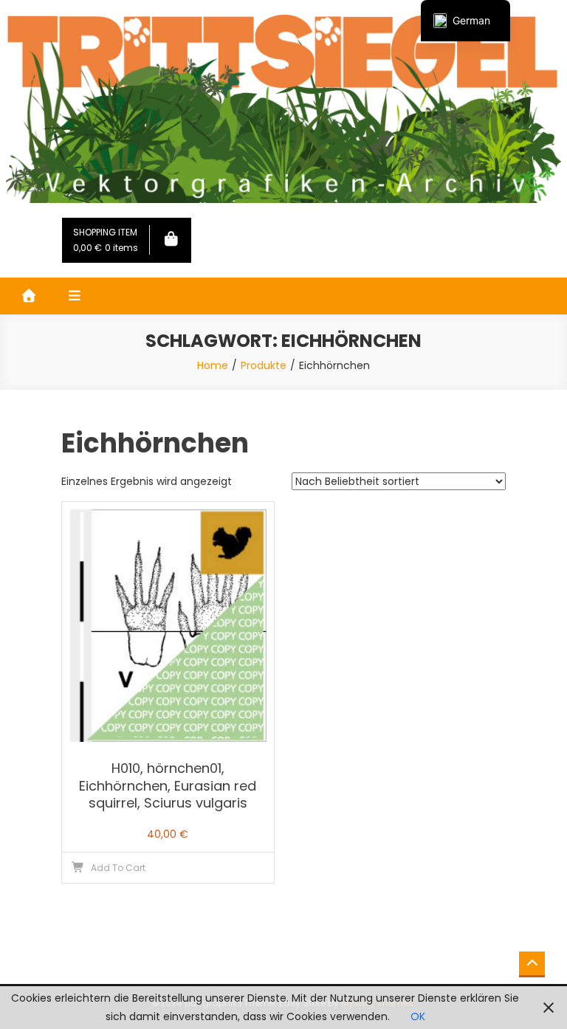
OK (417, 1016)
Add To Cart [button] (118, 867)
